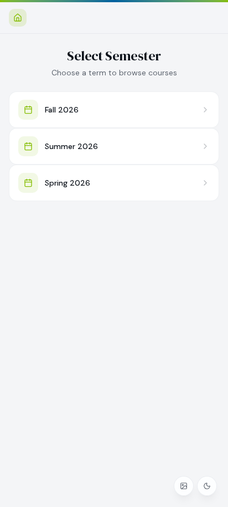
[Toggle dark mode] (207, 486)
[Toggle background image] (184, 486)
